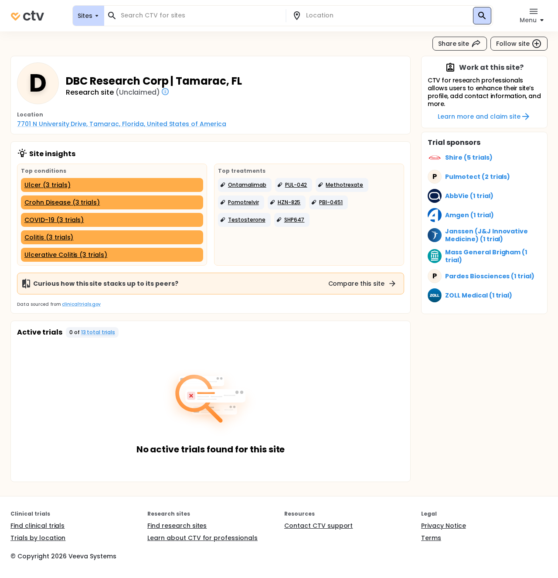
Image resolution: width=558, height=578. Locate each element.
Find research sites (177, 526)
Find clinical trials (37, 526)
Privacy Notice (443, 526)
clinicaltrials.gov (81, 304)
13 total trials (98, 332)
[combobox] (200, 15)
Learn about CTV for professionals (202, 538)
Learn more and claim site (479, 116)
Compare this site (356, 283)
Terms (431, 538)
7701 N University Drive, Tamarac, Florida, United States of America (121, 124)
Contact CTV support (318, 526)
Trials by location (37, 538)
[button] (245, 185)
